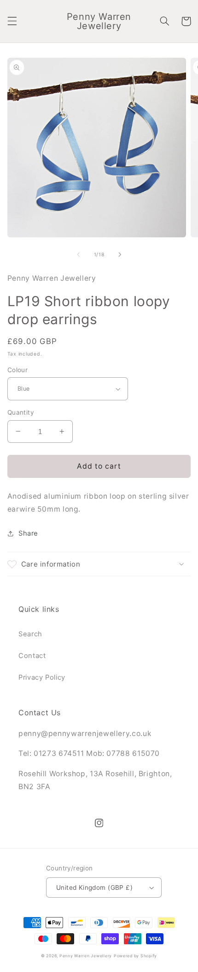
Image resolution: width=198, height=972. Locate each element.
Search (30, 634)
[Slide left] (78, 255)
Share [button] (28, 533)
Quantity (20, 412)
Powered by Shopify (135, 956)
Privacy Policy (41, 677)
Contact (32, 656)
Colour (17, 370)
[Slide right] (120, 255)
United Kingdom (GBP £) (94, 887)
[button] (12, 21)
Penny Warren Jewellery (85, 956)
